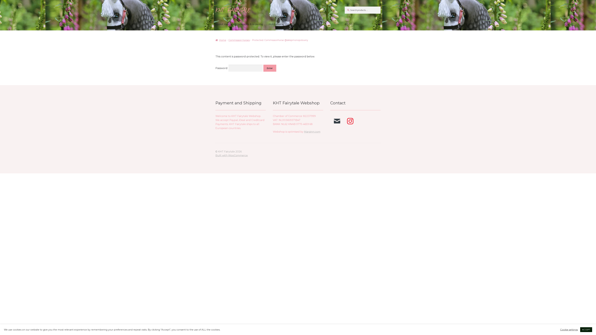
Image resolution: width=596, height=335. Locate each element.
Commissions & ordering (248, 24)
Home (222, 40)
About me (221, 24)
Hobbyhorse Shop (280, 24)
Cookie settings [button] (569, 329)
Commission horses (239, 40)
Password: (221, 68)
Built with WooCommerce (231, 155)
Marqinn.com (312, 131)
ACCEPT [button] (586, 329)
